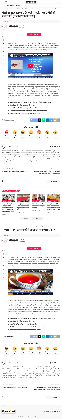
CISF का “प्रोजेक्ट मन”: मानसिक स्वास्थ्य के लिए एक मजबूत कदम (38, 205)
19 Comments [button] (54, 181)
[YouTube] (55, 147)
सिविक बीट (4, 201)
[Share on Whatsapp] (3, 48)
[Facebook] (50, 147)
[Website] (48, 147)
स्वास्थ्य (9, 201)
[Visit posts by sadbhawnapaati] (4, 147)
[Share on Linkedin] (3, 51)
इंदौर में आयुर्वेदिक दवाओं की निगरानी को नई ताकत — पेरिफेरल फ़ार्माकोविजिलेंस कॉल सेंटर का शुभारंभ (32, 102)
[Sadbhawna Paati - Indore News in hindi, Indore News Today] (31, 1)
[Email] (3, 59)
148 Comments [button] (54, 397)
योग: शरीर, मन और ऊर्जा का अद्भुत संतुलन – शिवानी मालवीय (23, 105)
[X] (53, 147)
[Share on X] (3, 44)
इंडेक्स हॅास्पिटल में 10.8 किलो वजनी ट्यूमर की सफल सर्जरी (23, 108)
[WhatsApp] (59, 147)
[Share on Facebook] (3, 40)
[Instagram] (57, 147)
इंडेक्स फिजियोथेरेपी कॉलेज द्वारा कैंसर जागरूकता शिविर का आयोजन (25, 113)
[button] (3, 2)
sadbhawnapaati (13, 25)
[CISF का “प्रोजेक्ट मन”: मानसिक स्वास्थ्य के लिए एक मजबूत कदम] (38, 198)
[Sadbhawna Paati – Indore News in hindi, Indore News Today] (8, 411)
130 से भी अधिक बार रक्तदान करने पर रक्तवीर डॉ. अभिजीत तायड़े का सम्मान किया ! (28, 111)
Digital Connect (22, 199)
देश (33, 201)
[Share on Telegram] (3, 55)
